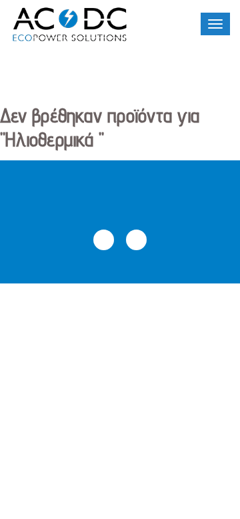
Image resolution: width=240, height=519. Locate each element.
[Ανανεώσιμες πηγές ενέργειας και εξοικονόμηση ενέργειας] (69, 24)
